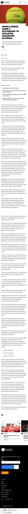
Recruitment (4, 485)
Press (2, 481)
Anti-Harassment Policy (6, 490)
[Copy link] (5, 49)
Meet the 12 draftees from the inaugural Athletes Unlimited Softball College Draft (13, 99)
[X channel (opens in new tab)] (8, 499)
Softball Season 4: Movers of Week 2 (11, 88)
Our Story (3, 479)
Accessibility (4, 496)
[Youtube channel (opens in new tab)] (11, 499)
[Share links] (2, 49)
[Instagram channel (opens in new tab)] (2, 499)
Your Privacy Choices (11, 510)
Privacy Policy (4, 494)
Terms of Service (5, 492)
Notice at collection (7, 512)
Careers (3, 483)
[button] (20, 2)
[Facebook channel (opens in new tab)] (5, 499)
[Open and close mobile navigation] (26, 2)
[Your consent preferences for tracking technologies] (2, 511)
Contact (3, 487)
